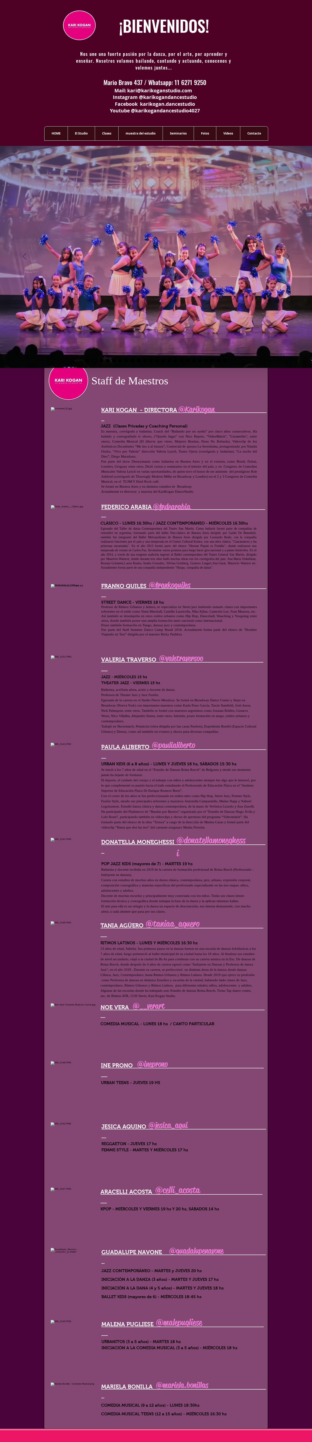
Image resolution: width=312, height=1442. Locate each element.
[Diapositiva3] (212, 360)
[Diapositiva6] (107, 360)
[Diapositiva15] (163, 360)
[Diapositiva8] (120, 360)
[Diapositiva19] (188, 360)
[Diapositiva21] (200, 360)
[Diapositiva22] (218, 360)
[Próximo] (287, 256)
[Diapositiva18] (181, 360)
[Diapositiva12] (144, 360)
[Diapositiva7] (114, 360)
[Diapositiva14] (157, 360)
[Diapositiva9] (126, 360)
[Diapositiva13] (151, 360)
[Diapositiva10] (132, 360)
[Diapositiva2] (206, 360)
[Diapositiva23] (225, 360)
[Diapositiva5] (100, 360)
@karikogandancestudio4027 (165, 110)
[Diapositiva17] (175, 360)
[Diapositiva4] (93, 360)
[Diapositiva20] (194, 360)
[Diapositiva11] (138, 360)
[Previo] (24, 256)
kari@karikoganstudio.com (159, 90)
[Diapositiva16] (169, 360)
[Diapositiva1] (87, 360)
